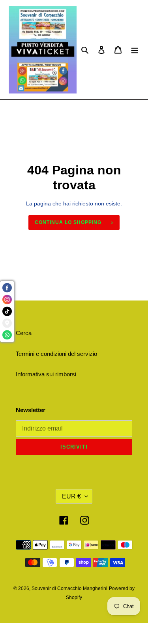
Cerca (24, 333)
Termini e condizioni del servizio (56, 353)
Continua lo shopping (68, 222)
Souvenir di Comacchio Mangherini (69, 588)
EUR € (71, 496)
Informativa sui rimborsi (46, 374)
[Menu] (134, 49)
